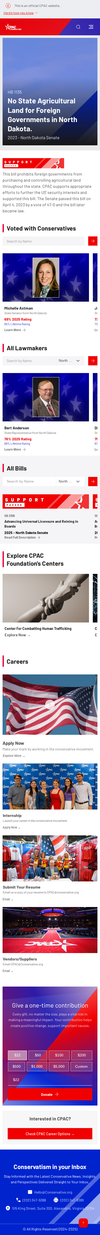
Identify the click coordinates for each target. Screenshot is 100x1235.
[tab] (17, 1055)
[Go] (83, 1223)
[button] (78, 27)
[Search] (92, 241)
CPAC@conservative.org (63, 892)
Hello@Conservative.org (53, 1192)
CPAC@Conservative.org (27, 964)
